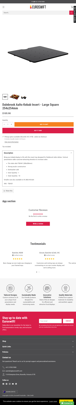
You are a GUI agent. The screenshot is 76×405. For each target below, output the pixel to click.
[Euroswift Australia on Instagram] (10, 384)
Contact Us (68, 403)
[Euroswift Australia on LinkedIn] (16, 384)
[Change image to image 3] (23, 97)
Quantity (5, 120)
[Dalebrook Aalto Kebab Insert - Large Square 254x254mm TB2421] (38, 54)
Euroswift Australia (20, 395)
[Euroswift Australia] (38, 7)
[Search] (71, 13)
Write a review (38, 224)
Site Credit (30, 395)
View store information (12, 142)
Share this (9, 191)
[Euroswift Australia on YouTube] (13, 384)
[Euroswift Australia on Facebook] (3, 384)
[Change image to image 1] (5, 97)
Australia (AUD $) (10, 391)
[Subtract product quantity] (4, 124)
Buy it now (38, 130)
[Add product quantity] (11, 124)
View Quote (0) (75, 14)
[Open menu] (3, 7)
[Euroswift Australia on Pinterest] (6, 384)
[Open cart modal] (72, 7)
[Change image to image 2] (14, 97)
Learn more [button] (53, 401)
